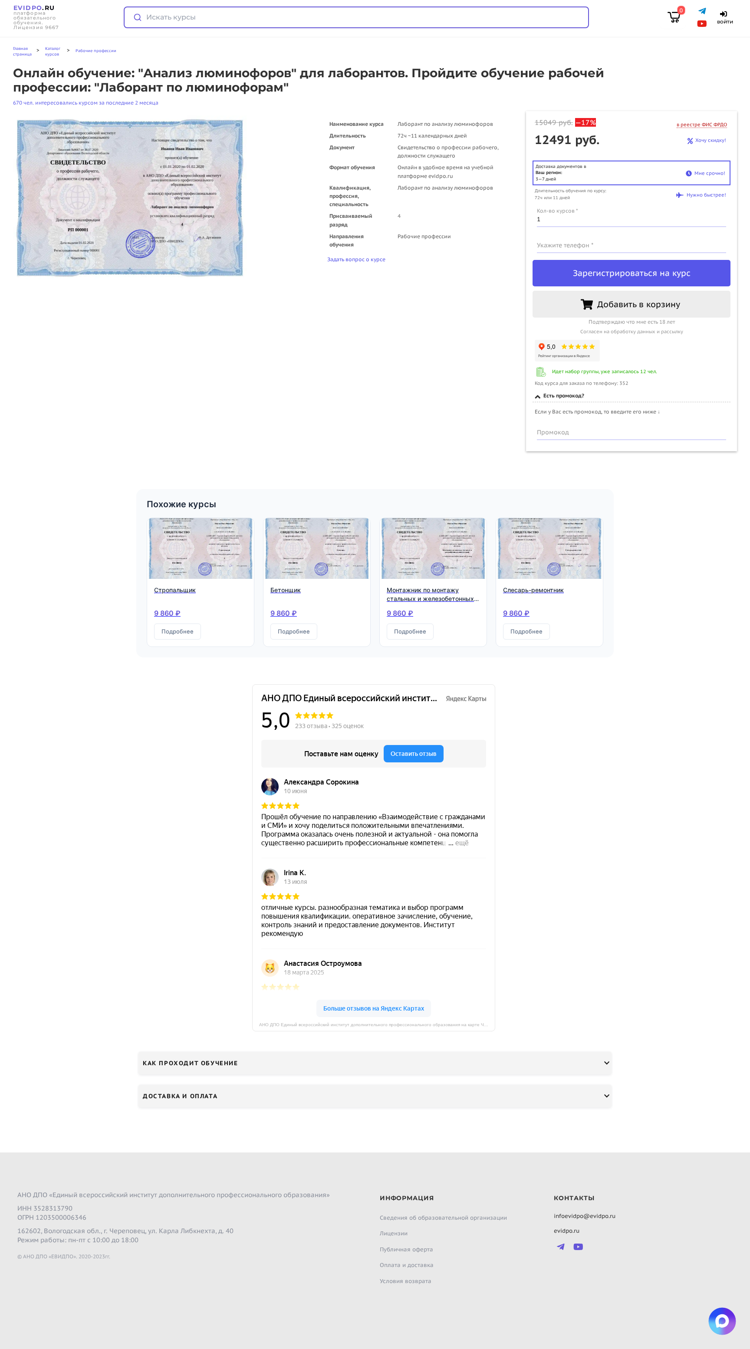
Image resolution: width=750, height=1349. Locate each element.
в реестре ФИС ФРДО (702, 124)
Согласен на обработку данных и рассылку (631, 331)
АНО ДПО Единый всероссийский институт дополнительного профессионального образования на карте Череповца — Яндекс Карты (377, 1024)
